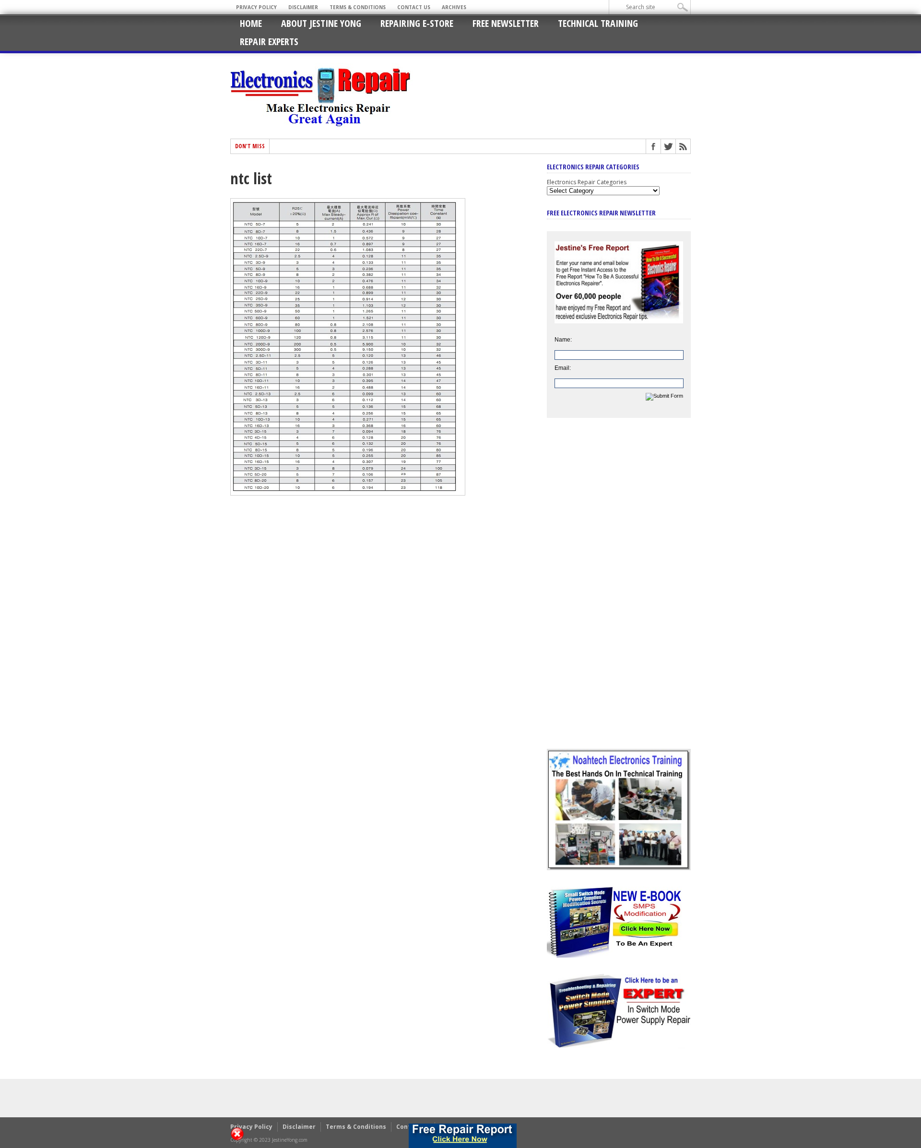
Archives (454, 7)
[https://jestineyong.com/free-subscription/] (463, 1136)
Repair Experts (269, 41)
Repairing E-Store (416, 23)
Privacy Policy (256, 7)
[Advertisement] (619, 590)
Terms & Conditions (358, 7)
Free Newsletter (505, 23)
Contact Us (413, 7)
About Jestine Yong (321, 23)
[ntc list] (347, 493)
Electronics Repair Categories (586, 182)
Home (251, 23)
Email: (563, 368)
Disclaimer (303, 7)
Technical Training (598, 23)
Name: (563, 339)
